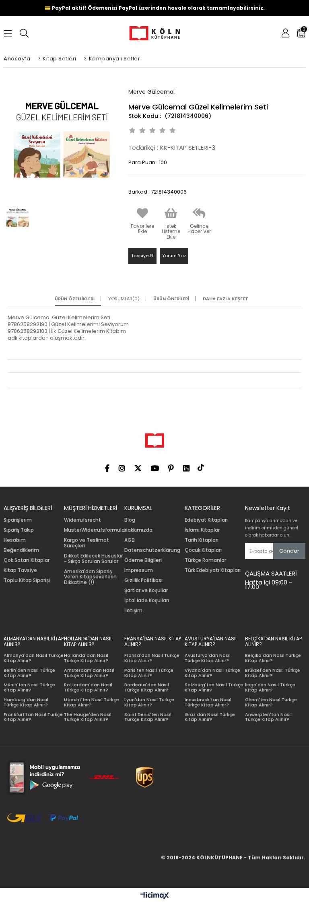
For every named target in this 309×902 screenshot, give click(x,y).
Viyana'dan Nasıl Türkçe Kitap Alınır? (212, 673)
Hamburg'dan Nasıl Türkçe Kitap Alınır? (26, 702)
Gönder (289, 551)
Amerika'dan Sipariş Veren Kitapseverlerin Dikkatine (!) (90, 577)
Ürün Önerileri (171, 298)
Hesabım (15, 540)
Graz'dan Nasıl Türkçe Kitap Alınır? (210, 717)
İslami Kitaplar (202, 530)
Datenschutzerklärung (152, 550)
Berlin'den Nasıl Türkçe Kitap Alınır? (29, 673)
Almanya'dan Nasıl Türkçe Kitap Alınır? (34, 658)
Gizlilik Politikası (143, 580)
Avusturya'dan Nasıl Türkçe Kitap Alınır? (208, 658)
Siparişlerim (18, 520)
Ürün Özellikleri (75, 298)
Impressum (138, 570)
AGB (129, 540)
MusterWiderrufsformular (95, 530)
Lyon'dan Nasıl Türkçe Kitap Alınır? (149, 702)
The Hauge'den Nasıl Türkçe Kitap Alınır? (87, 717)
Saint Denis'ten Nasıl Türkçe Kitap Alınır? (147, 717)
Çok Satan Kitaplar (26, 560)
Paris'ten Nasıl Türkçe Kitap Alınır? (148, 673)
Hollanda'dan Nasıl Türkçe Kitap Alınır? (86, 658)
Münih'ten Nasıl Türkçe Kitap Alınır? (29, 687)
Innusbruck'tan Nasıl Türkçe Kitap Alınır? (208, 702)
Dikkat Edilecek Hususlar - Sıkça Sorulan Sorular (93, 558)
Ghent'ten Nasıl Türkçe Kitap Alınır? (271, 702)
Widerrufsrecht (82, 520)
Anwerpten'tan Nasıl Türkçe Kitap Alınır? (268, 717)
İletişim (133, 610)
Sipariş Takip (19, 530)
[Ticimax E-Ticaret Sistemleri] (154, 896)
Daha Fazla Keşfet (225, 298)
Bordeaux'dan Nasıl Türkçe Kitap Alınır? (146, 687)
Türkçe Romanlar (205, 560)
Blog (129, 520)
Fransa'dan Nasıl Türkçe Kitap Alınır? (151, 658)
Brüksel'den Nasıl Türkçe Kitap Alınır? (272, 673)
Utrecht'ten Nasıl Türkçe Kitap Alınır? (91, 702)
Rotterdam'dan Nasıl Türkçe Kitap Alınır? (88, 687)
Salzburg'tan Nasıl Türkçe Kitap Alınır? (214, 687)
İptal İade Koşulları (146, 600)
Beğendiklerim (21, 550)
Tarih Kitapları (201, 540)
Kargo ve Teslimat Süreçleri (86, 543)
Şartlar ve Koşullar (146, 590)
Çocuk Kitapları (203, 550)
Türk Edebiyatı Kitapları (213, 570)
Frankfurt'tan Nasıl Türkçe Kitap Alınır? (33, 717)
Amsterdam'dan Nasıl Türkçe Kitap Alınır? (89, 673)
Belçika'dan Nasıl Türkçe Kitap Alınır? (273, 658)
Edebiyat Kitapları (206, 520)
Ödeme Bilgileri (143, 560)
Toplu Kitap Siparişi (27, 580)
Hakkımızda (138, 530)
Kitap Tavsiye (20, 570)
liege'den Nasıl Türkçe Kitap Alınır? (270, 687)
